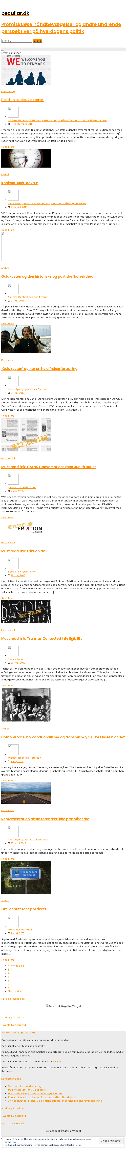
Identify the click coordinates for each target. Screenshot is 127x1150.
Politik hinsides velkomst (22, 99)
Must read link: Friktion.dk (23, 551)
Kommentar (7, 360)
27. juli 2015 (17, 300)
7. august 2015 (19, 207)
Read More (7, 146)
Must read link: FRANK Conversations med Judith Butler (48, 466)
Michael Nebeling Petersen (24, 757)
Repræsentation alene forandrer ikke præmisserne (45, 819)
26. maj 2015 (18, 662)
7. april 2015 (17, 933)
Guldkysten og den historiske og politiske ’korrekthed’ (47, 276)
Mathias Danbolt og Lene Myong (27, 297)
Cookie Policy (74, 1145)
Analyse (5, 268)
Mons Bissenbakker (20, 929)
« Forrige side (16, 965)
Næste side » (15, 991)
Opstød (5, 174)
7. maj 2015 (17, 761)
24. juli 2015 (17, 392)
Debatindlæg (8, 91)
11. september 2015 (22, 124)
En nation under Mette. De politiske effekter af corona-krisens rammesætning (55, 1100)
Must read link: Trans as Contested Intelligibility (42, 638)
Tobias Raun (15, 659)
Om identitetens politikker (23, 909)
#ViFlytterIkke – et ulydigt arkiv (26, 1089)
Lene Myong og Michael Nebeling (28, 839)
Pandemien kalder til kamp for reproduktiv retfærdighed (42, 1097)
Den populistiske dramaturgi (25, 1086)
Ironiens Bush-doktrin (19, 182)
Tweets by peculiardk (14, 1025)
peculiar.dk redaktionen (22, 487)
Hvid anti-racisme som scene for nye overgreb (35, 1093)
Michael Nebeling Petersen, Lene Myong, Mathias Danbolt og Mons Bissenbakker (57, 120)
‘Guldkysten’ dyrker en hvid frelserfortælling (39, 368)
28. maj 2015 (18, 575)
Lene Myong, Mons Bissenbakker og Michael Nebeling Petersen (47, 203)
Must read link (8, 458)
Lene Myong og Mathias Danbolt (27, 389)
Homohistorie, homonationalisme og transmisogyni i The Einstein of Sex (63, 737)
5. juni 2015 (17, 491)
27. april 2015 (18, 843)
